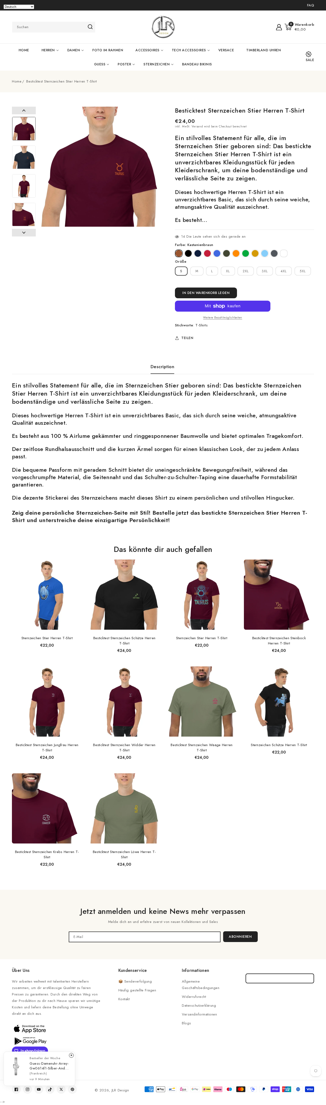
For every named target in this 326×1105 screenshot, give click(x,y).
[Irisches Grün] (245, 253)
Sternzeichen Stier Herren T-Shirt (47, 638)
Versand (197, 126)
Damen (73, 50)
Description (162, 367)
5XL (303, 271)
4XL (284, 271)
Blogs (186, 1023)
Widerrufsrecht (194, 996)
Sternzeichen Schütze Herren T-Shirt (279, 745)
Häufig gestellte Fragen (137, 990)
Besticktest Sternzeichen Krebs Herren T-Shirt (47, 854)
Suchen (90, 26)
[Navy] (198, 253)
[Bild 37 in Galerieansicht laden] (24, 128)
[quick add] (76, 559)
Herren (48, 50)
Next (24, 232)
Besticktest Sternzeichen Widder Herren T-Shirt (124, 747)
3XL (265, 271)
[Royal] (217, 253)
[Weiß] (284, 253)
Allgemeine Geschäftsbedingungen (200, 984)
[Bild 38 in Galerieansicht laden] (24, 157)
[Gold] (255, 253)
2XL (246, 271)
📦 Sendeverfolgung (135, 981)
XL (228, 271)
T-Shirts (201, 325)
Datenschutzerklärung (199, 1005)
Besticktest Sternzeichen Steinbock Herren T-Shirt (279, 640)
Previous (24, 110)
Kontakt (124, 999)
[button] (299, 27)
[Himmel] (264, 253)
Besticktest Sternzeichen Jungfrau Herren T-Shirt (47, 747)
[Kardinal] (207, 253)
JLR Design (120, 1090)
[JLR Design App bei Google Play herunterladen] (30, 1041)
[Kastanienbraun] (179, 253)
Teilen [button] (187, 337)
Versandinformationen (199, 1014)
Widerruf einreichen (279, 978)
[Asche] (274, 253)
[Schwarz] (188, 253)
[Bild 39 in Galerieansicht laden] (24, 186)
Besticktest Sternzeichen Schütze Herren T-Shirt (124, 640)
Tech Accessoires (189, 50)
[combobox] (53, 27)
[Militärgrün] (226, 253)
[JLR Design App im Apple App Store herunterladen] (30, 1029)
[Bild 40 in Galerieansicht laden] (24, 214)
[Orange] (236, 253)
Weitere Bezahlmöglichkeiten (222, 317)
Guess (99, 64)
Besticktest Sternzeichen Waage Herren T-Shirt (201, 747)
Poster (124, 64)
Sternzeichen (156, 64)
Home (16, 81)
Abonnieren (240, 936)
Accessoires (147, 50)
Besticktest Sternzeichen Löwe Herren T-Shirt (124, 854)
